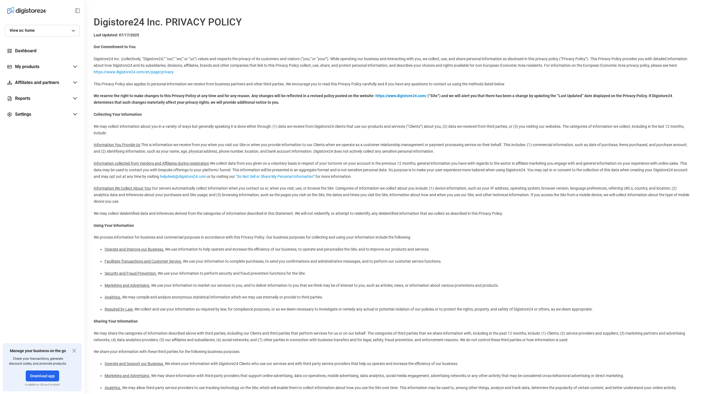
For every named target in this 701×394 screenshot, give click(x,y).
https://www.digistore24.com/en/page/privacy (134, 72)
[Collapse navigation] (77, 10)
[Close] (74, 350)
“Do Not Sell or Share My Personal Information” (275, 176)
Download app (42, 376)
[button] (42, 67)
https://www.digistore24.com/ (401, 96)
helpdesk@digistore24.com (183, 176)
